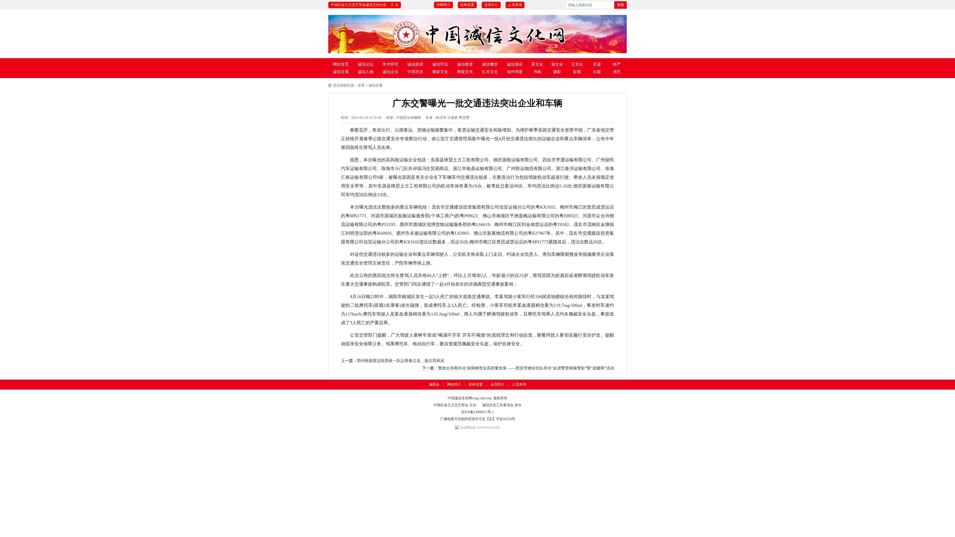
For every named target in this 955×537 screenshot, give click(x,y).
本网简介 (443, 5)
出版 (597, 72)
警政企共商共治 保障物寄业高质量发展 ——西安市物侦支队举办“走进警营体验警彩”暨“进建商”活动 (526, 368)
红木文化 (490, 72)
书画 (537, 72)
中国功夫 (415, 72)
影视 (577, 72)
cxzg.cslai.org (481, 398)
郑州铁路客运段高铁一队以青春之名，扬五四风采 (400, 360)
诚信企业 (390, 72)
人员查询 (515, 5)
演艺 (617, 72)
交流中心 (491, 5)
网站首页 (341, 64)
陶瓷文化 (465, 72)
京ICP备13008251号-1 (477, 412)
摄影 (557, 72)
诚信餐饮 (490, 64)
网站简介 (454, 384)
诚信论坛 (366, 64)
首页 (361, 85)
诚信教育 (465, 64)
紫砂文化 (440, 72)
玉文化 (577, 64)
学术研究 (390, 64)
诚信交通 (341, 72)
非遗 (597, 64)
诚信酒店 (515, 64)
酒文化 (557, 64)
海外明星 (515, 72)
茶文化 (537, 64)
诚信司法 (440, 64)
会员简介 (497, 384)
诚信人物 (366, 72)
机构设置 (467, 5)
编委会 (434, 384)
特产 (617, 64)
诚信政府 (415, 64)
